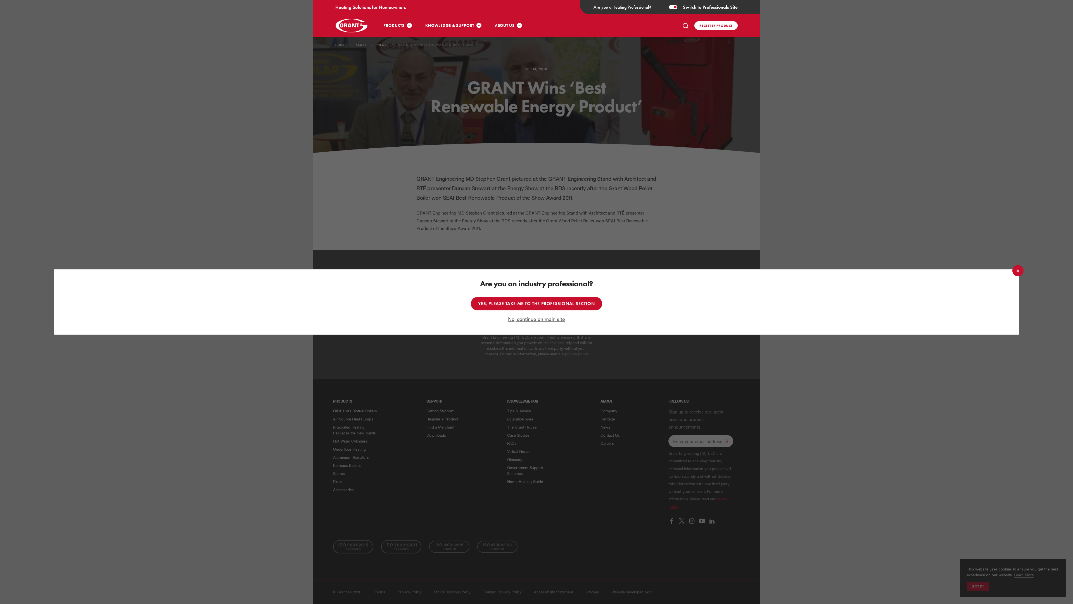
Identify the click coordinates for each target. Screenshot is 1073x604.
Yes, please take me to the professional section (536, 303)
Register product (716, 25)
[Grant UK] (352, 25)
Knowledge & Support (449, 25)
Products (394, 25)
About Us (505, 25)
